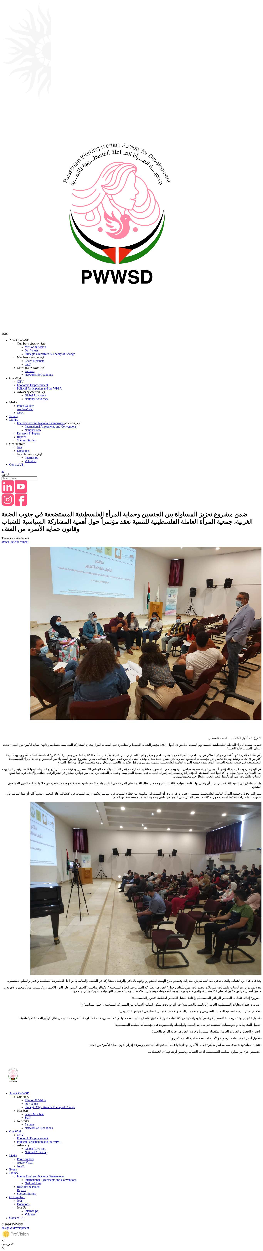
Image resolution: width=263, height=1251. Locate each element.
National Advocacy (36, 398)
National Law (33, 430)
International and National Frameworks (41, 423)
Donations (23, 450)
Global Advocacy (35, 395)
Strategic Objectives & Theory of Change (50, 354)
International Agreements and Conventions (50, 426)
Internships (31, 457)
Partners (29, 371)
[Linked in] (8, 491)
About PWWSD (19, 1093)
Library (13, 419)
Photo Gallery (25, 405)
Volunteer (30, 461)
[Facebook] (21, 504)
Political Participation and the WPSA (39, 388)
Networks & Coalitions (39, 374)
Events (13, 416)
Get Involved (17, 1197)
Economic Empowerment (32, 385)
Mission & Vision (35, 347)
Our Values (31, 350)
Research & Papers (28, 433)
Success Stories (26, 440)
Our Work (15, 1131)
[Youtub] (21, 491)
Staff (27, 364)
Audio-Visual (25, 409)
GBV (20, 381)
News (20, 412)
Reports (21, 437)
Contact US (16, 464)
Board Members (34, 360)
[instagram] (8, 504)
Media (13, 1155)
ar (3, 471)
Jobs (19, 447)
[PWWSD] (117, 330)
